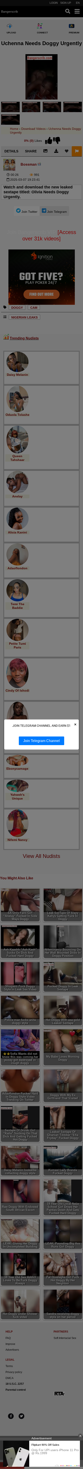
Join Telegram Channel (41, 741)
